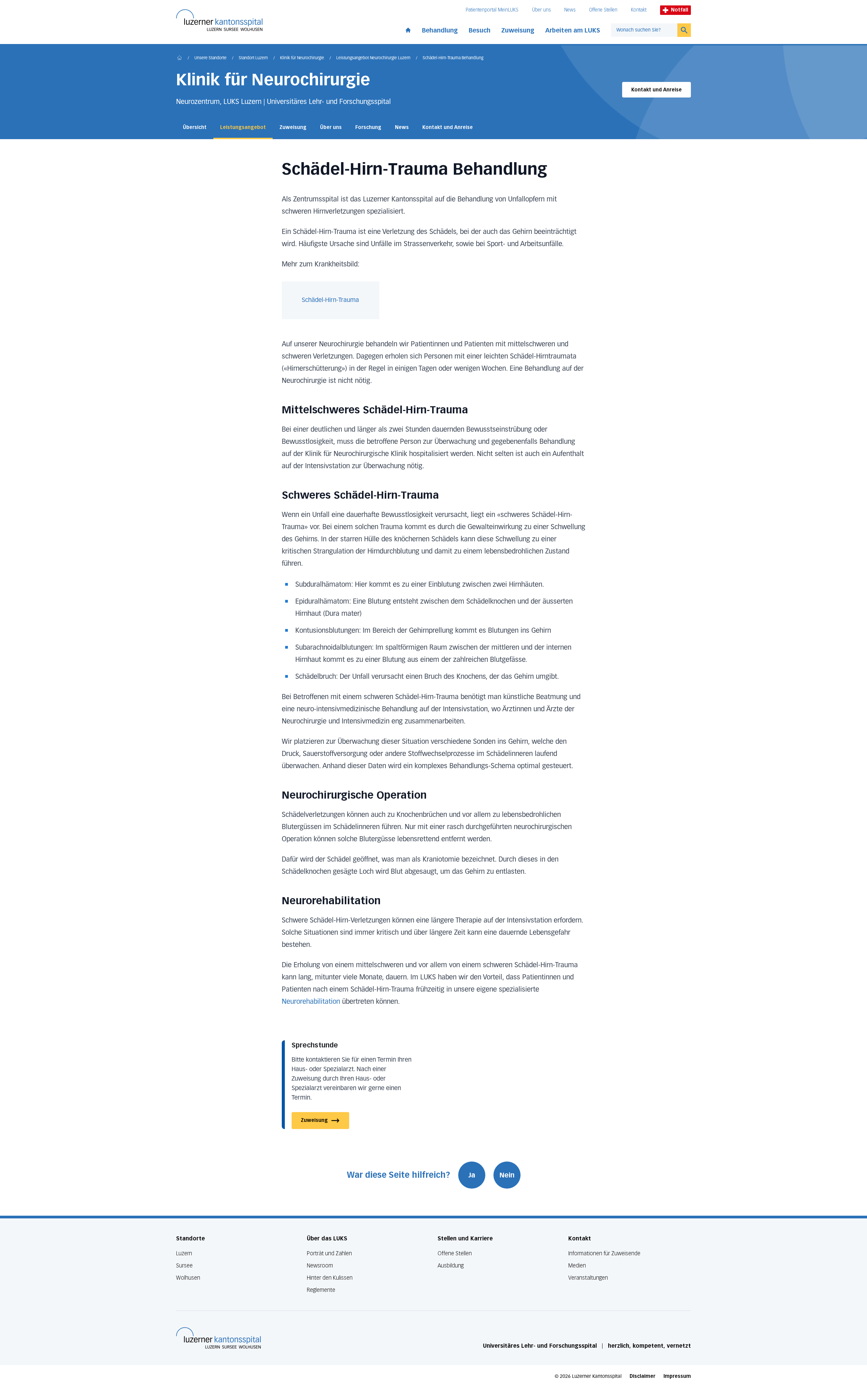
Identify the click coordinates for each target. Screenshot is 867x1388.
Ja (471, 1175)
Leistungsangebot (243, 127)
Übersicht (195, 127)
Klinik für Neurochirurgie (302, 58)
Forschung (368, 127)
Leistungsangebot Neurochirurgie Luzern (373, 58)
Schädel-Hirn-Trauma (330, 300)
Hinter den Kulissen (330, 1278)
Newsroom (320, 1265)
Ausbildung (451, 1265)
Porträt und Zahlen (329, 1253)
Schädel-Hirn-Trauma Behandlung (453, 58)
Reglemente (321, 1290)
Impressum (677, 1376)
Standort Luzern (253, 58)
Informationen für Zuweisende (604, 1253)
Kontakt (639, 10)
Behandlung (440, 30)
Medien (577, 1265)
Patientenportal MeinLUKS (492, 10)
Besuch (479, 30)
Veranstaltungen (588, 1278)
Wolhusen (188, 1278)
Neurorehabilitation (312, 1001)
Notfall (679, 10)
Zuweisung (517, 30)
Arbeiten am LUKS (572, 30)
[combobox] (644, 30)
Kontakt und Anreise (656, 90)
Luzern (184, 1253)
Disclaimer (642, 1376)
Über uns (541, 10)
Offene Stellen (603, 10)
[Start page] (408, 28)
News (569, 10)
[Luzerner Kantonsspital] (218, 1338)
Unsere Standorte (210, 58)
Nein (507, 1175)
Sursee (184, 1265)
